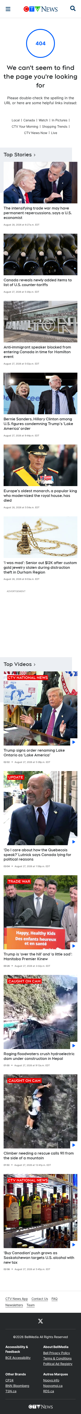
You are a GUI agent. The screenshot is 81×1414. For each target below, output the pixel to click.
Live (54, 133)
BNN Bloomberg (17, 1386)
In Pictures (59, 120)
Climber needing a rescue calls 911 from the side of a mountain (39, 1155)
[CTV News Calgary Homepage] (41, 9)
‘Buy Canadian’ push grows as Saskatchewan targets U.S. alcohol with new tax (39, 1258)
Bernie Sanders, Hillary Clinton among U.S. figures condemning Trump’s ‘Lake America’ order (38, 424)
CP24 (9, 1380)
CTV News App (16, 1299)
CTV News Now (35, 133)
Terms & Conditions (57, 1358)
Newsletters (14, 1305)
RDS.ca (48, 1391)
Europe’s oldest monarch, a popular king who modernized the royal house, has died (40, 496)
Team (31, 1305)
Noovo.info (51, 1380)
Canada (29, 120)
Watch (43, 120)
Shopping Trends (54, 126)
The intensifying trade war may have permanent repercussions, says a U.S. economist (38, 213)
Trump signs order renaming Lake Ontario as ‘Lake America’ (34, 752)
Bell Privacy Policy (56, 1353)
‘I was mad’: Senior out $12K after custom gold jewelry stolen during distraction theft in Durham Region (40, 567)
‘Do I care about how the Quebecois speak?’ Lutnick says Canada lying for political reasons (37, 855)
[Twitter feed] (40, 1321)
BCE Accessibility (18, 1358)
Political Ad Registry (57, 1364)
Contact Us (40, 1299)
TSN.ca (10, 1391)
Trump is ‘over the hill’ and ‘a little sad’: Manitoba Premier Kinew (38, 956)
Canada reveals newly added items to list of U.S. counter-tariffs (38, 282)
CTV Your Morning (25, 126)
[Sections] (8, 9)
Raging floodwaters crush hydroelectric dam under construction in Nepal (39, 1056)
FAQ (55, 1299)
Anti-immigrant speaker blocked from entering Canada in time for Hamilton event (37, 352)
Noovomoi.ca (53, 1386)
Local (16, 120)
